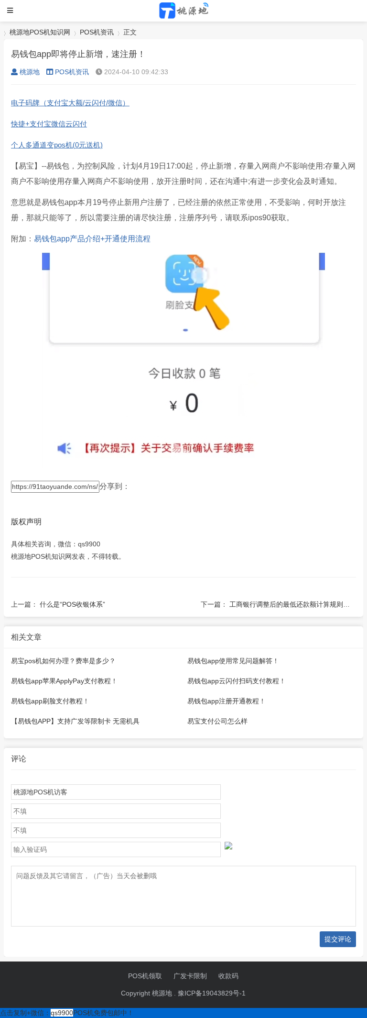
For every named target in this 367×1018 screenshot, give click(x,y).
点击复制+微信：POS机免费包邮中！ (67, 1013)
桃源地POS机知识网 (40, 32)
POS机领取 (145, 976)
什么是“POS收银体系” (72, 604)
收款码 (228, 976)
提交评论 (337, 939)
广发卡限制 (190, 976)
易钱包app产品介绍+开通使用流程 (92, 239)
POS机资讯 (97, 32)
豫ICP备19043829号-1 (212, 993)
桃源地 (30, 72)
